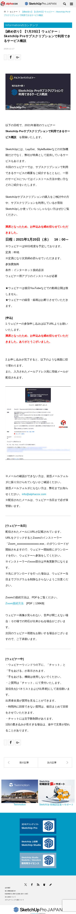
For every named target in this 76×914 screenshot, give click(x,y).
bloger (44, 884)
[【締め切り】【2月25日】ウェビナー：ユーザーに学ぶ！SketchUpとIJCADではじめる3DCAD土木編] (55, 763)
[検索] (64, 4)
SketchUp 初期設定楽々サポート (56, 804)
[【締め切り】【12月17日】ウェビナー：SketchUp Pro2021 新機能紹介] (21, 763)
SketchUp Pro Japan (34, 913)
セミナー (14, 12)
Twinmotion (20, 804)
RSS (38, 884)
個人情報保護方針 (10, 891)
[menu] (71, 4)
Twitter (25, 884)
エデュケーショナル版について (14, 899)
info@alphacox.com (34, 494)
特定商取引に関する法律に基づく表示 (16, 893)
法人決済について (10, 897)
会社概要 (7, 887)
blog (50, 884)
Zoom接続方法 (14, 603)
